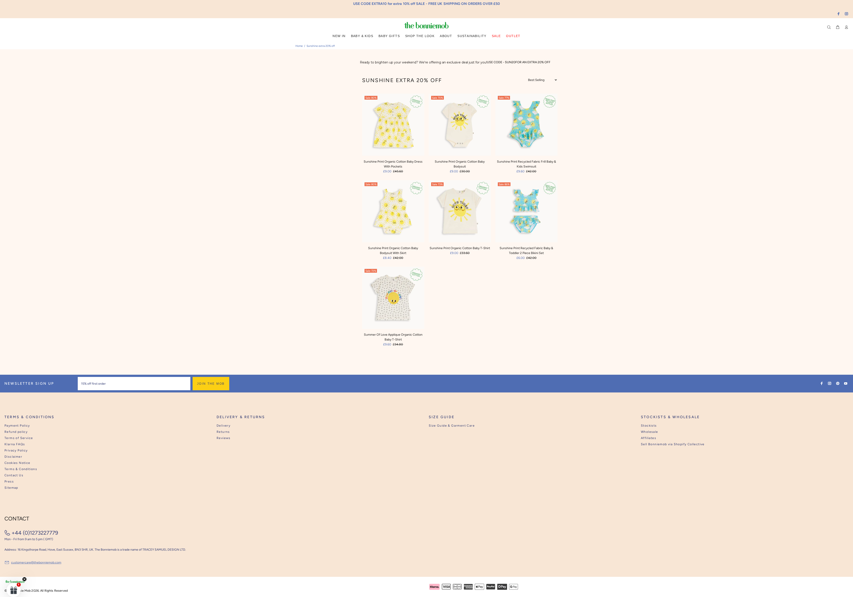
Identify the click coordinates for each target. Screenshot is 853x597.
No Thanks (455, 312)
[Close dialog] (508, 264)
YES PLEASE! (455, 301)
